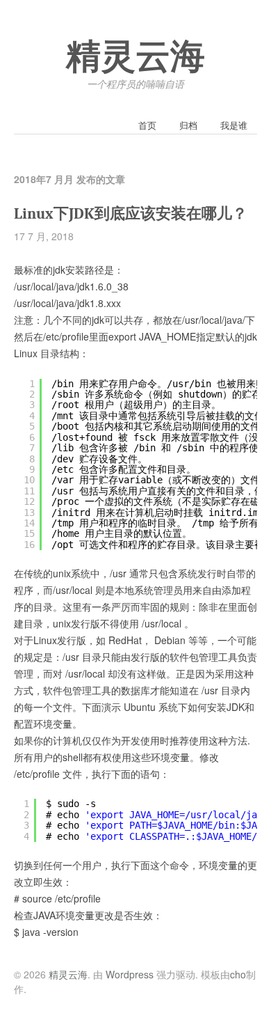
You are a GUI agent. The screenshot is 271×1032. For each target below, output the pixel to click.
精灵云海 (135, 57)
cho (238, 974)
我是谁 (233, 125)
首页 (147, 125)
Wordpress (130, 974)
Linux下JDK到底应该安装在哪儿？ (130, 214)
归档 (188, 125)
